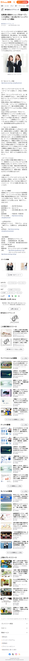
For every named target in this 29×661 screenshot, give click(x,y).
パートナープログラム (8, 640)
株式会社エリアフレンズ (7, 23)
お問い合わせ (14, 309)
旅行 (16, 5)
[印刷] (19, 296)
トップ (3, 618)
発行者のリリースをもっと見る (14, 349)
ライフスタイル (12, 282)
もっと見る (24, 358)
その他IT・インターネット (8, 292)
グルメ (12, 5)
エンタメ (7, 5)
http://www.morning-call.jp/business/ (11, 83)
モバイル (3, 286)
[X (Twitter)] (12, 296)
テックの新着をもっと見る (14, 486)
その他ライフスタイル (14, 289)
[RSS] (19, 654)
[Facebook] (9, 296)
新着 (2, 5)
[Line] (15, 296)
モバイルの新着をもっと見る (14, 552)
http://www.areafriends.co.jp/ (16, 250)
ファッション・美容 (24, 5)
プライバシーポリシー (8, 646)
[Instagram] (16, 654)
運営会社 (4, 637)
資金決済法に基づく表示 (8, 649)
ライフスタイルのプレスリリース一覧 (16, 618)
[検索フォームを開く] (14, 2)
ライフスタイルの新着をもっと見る (14, 419)
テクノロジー (21, 282)
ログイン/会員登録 (22, 2)
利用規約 (4, 643)
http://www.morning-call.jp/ (8, 254)
